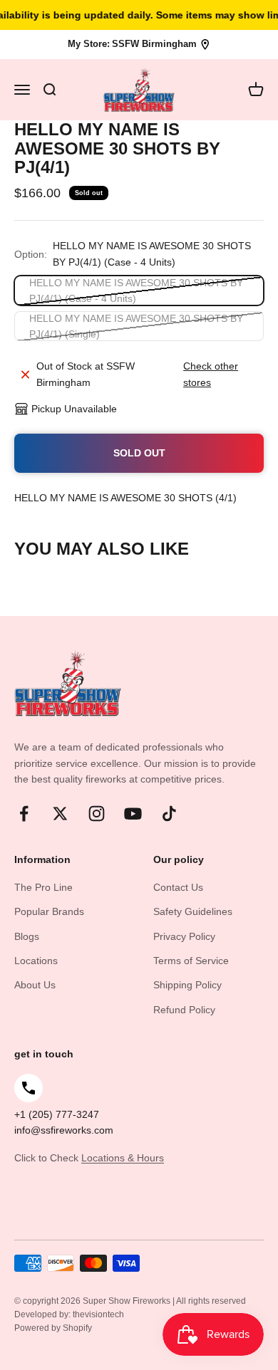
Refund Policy (184, 1009)
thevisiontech (98, 1314)
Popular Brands (49, 911)
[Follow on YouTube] (133, 813)
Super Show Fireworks (128, 1301)
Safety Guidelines (192, 911)
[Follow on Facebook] (24, 813)
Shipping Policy (187, 984)
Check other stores (210, 373)
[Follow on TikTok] (169, 813)
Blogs (26, 936)
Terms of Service (191, 960)
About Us (35, 984)
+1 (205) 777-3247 (56, 1114)
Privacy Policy (184, 936)
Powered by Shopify (53, 1328)
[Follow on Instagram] (96, 813)
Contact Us (178, 887)
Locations (36, 960)
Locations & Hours (122, 1158)
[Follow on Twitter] (60, 813)
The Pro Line (43, 887)
